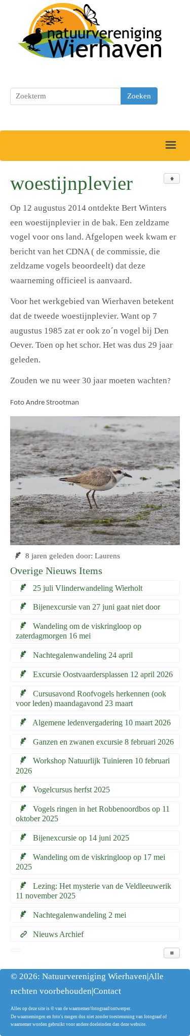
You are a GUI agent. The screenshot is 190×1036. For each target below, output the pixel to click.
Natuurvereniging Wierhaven (94, 976)
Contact (107, 991)
